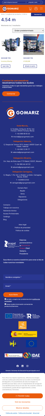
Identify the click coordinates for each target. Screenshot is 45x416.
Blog (5, 219)
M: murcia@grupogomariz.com (22, 137)
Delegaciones (22, 200)
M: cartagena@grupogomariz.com (22, 183)
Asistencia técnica (9, 211)
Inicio (3, 14)
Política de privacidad (25, 413)
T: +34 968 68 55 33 (22, 134)
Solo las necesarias (22, 402)
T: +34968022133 (22, 180)
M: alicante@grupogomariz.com (22, 167)
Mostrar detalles (22, 408)
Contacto (6, 205)
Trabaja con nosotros (11, 208)
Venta (22, 194)
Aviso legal (36, 413)
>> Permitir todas (22, 396)
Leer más (6, 66)
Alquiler (22, 191)
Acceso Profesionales (11, 214)
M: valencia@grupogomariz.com (22, 152)
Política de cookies (11, 413)
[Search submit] (41, 2)
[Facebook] (17, 366)
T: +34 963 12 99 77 (22, 149)
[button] (41, 8)
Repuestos (22, 197)
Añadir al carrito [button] (30, 66)
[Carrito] (30, 9)
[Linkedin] (22, 366)
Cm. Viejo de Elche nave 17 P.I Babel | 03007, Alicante (22, 161)
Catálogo (6, 216)
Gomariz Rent (23, 188)
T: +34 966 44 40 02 (22, 164)
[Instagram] (27, 366)
